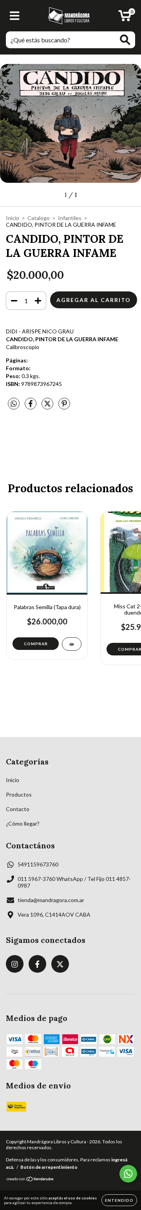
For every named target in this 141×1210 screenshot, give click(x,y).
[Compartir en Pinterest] (64, 406)
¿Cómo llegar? (23, 823)
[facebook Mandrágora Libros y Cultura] (37, 964)
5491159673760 (38, 864)
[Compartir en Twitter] (48, 406)
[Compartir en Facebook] (31, 406)
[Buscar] (125, 40)
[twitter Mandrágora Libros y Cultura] (60, 964)
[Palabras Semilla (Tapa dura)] (71, 644)
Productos (19, 794)
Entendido (119, 1200)
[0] (124, 18)
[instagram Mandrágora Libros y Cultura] (15, 964)
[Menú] (15, 15)
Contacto (17, 809)
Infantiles (69, 218)
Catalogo (38, 218)
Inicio (12, 218)
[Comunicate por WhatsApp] (128, 1174)
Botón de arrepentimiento (49, 1167)
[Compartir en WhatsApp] (14, 404)
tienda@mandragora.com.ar (51, 900)
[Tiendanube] (30, 1180)
